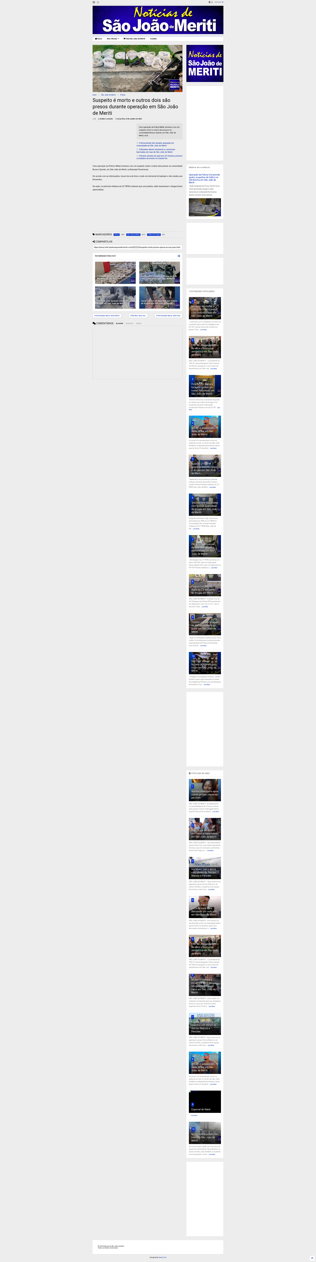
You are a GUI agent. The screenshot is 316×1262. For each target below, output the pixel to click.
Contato (153, 39)
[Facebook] (94, 2)
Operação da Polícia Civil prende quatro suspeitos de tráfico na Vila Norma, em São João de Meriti (204, 178)
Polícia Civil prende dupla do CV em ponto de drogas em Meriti (203, 589)
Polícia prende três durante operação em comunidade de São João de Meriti (155, 144)
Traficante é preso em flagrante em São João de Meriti (113, 277)
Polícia (122, 95)
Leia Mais (203, 330)
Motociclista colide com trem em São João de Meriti (204, 1137)
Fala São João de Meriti (135, 39)
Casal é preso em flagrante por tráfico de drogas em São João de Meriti (159, 302)
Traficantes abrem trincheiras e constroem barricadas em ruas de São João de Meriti (156, 150)
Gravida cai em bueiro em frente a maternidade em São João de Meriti (204, 833)
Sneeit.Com (162, 1257)
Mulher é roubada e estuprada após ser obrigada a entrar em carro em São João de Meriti (203, 986)
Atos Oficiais (112, 39)
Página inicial (138, 316)
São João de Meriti (108, 95)
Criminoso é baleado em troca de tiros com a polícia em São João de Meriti (159, 277)
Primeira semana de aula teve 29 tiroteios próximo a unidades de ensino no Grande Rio (159, 157)
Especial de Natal (200, 1109)
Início (99, 39)
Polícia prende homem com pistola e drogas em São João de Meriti (114, 302)
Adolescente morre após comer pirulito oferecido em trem (204, 794)
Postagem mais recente (107, 316)
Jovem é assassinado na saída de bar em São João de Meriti (204, 431)
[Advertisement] (113, 140)
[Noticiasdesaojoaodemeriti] (102, 2)
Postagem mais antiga (168, 316)
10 (193, 656)
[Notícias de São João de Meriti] (158, 33)
